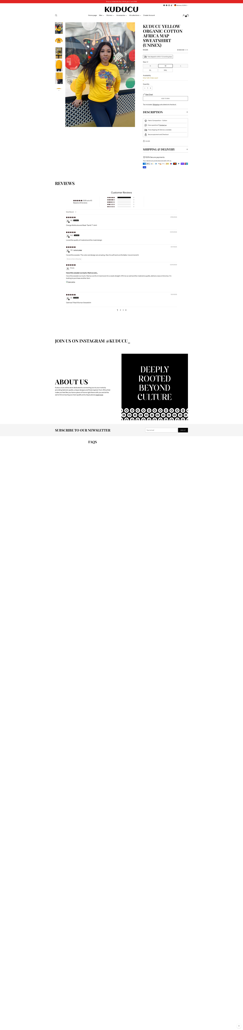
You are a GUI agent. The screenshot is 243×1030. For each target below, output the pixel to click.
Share (147, 141)
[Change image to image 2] (59, 40)
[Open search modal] (56, 15)
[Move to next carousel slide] (186, 328)
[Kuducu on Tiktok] (171, 5)
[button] (111, 197)
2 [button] (120, 310)
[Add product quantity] (144, 88)
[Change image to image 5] (59, 78)
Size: (145, 62)
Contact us (162, 125)
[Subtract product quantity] (150, 88)
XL (150, 70)
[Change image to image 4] (59, 65)
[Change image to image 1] (59, 28)
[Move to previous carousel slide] (182, 328)
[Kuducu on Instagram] (169, 5)
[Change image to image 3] (59, 53)
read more (99, 395)
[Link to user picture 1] (70, 285)
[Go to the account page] (183, 15)
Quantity (146, 84)
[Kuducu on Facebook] (164, 5)
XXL (165, 70)
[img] (71, 217)
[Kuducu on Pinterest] (166, 5)
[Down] (59, 90)
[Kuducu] (121, 9)
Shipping (156, 104)
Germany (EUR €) (182, 5)
